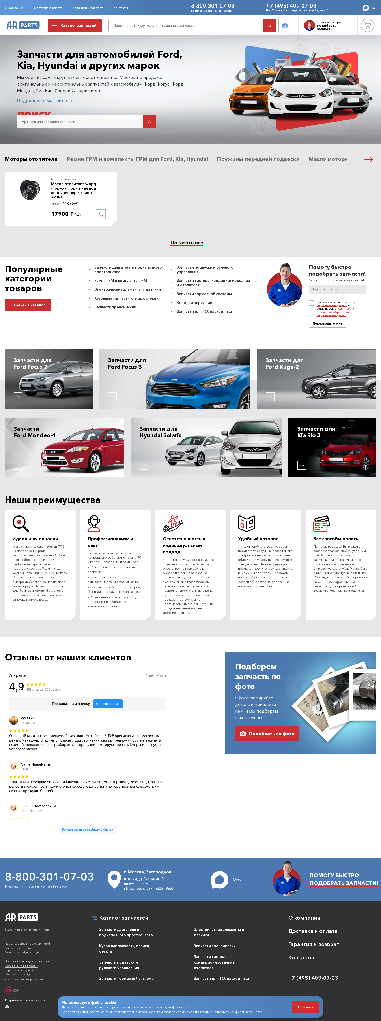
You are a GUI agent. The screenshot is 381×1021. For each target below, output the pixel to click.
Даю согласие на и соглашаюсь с (336, 308)
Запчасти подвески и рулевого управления (205, 269)
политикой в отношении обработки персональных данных (335, 312)
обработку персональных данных (336, 303)
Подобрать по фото (271, 733)
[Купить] (101, 214)
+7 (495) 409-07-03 (291, 5)
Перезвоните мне (327, 323)
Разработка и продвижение (26, 1000)
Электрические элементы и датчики (127, 289)
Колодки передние (194, 302)
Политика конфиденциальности (27, 961)
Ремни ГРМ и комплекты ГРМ (120, 280)
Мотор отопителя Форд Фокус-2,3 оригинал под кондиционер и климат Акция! (73, 190)
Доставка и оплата (48, 8)
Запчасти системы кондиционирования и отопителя (213, 282)
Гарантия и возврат (88, 8)
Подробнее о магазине (42, 100)
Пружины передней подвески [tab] (258, 159)
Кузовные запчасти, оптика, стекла (126, 298)
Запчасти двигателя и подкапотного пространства (128, 269)
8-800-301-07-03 (213, 5)
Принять (306, 1007)
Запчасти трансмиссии (115, 307)
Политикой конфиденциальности (237, 1012)
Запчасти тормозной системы (204, 293)
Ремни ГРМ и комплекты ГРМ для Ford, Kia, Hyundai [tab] (137, 159)
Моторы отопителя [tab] (31, 159)
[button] (368, 159)
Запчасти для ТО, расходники (204, 311)
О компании (14, 8)
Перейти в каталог (28, 305)
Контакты (120, 8)
